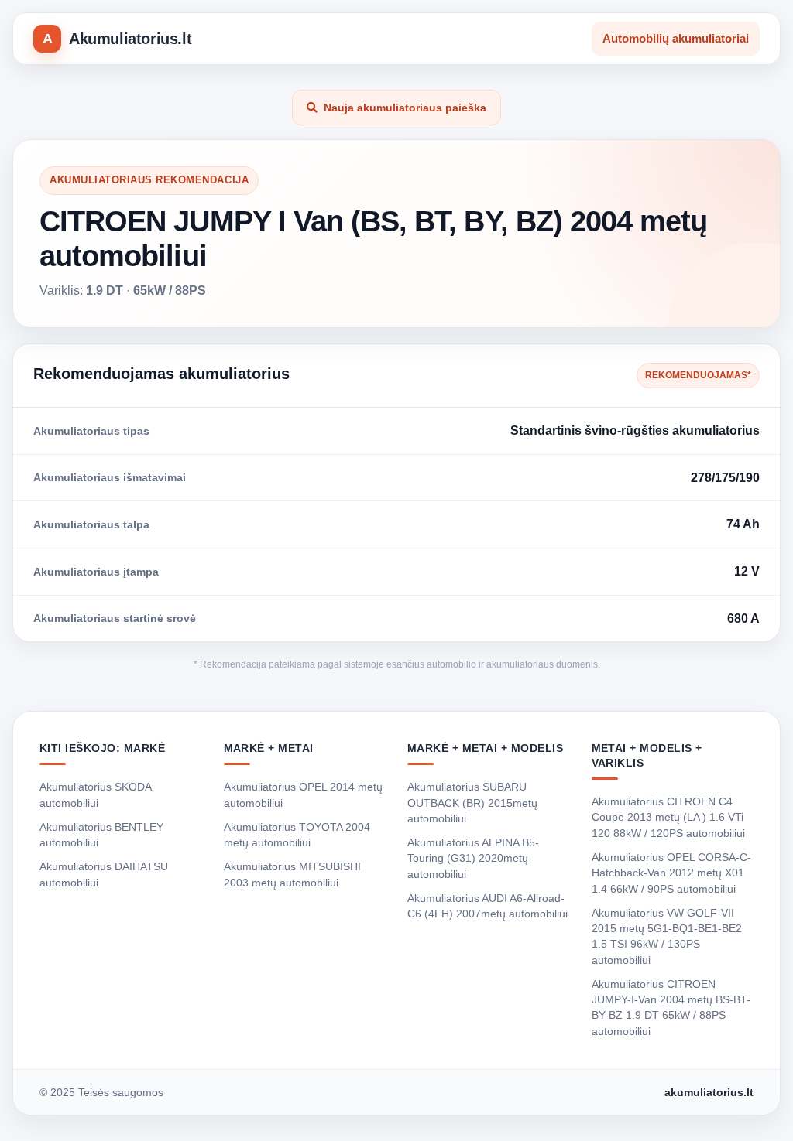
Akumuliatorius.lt (130, 38)
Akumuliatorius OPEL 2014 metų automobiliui (303, 794)
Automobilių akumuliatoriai (675, 38)
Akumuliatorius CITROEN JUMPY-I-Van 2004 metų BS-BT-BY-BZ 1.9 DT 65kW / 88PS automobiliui (671, 1007)
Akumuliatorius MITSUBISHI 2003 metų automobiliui (292, 874)
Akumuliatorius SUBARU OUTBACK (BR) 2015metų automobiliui (472, 803)
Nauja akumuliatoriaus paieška (405, 107)
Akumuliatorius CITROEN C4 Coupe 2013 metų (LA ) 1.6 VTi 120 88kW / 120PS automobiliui (668, 817)
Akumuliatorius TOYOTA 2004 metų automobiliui (297, 835)
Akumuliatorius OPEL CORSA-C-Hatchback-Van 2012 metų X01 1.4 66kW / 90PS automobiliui (671, 873)
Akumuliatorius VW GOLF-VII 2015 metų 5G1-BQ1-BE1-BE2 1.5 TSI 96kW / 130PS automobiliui (667, 936)
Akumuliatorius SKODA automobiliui (95, 794)
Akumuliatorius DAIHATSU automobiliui (103, 874)
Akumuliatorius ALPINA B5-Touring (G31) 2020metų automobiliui (473, 858)
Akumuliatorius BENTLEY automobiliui (101, 835)
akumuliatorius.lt (709, 1092)
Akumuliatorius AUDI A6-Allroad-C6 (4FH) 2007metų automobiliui (487, 906)
